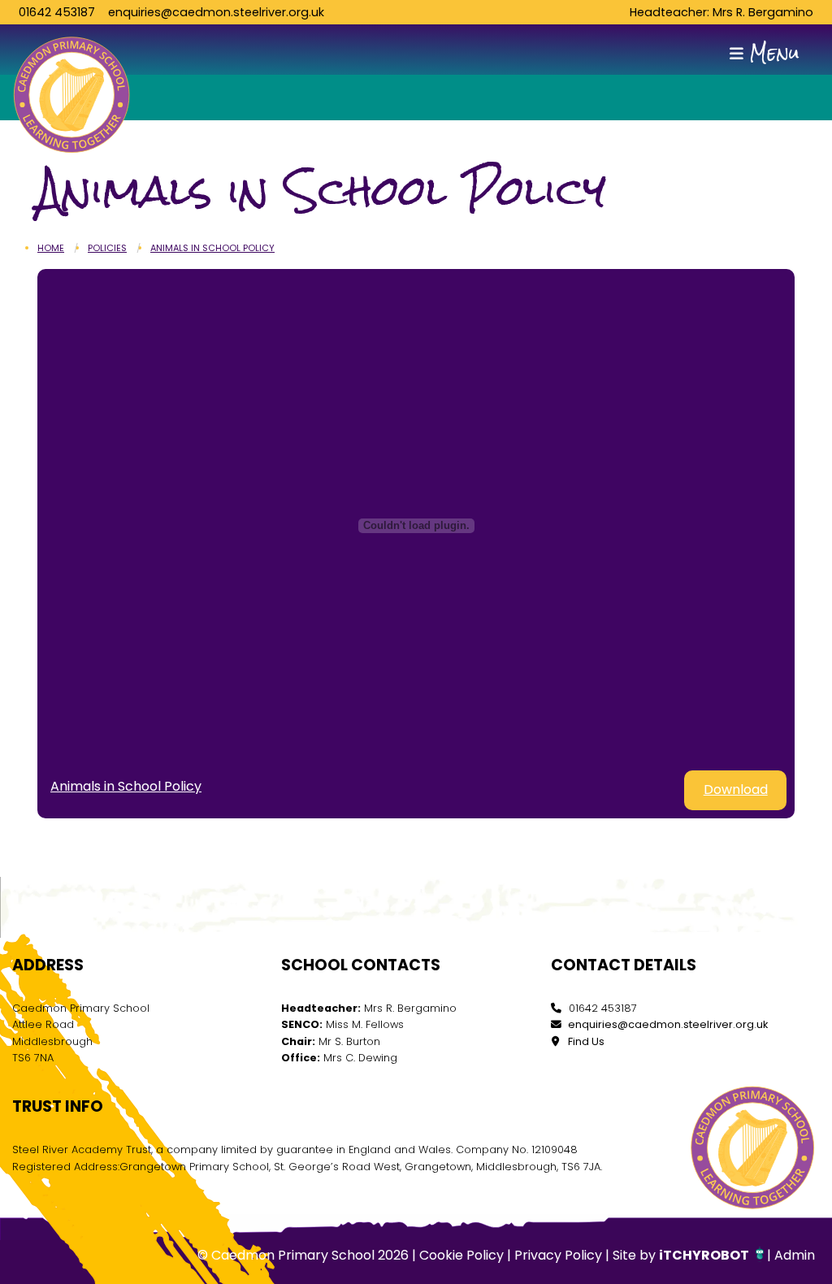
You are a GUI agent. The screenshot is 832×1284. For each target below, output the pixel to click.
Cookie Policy (461, 1255)
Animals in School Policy (212, 247)
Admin (794, 1255)
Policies (107, 247)
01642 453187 (57, 12)
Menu (771, 53)
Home (50, 247)
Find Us (585, 1041)
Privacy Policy (558, 1255)
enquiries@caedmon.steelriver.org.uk (216, 12)
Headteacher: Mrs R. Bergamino (721, 12)
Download (736, 789)
